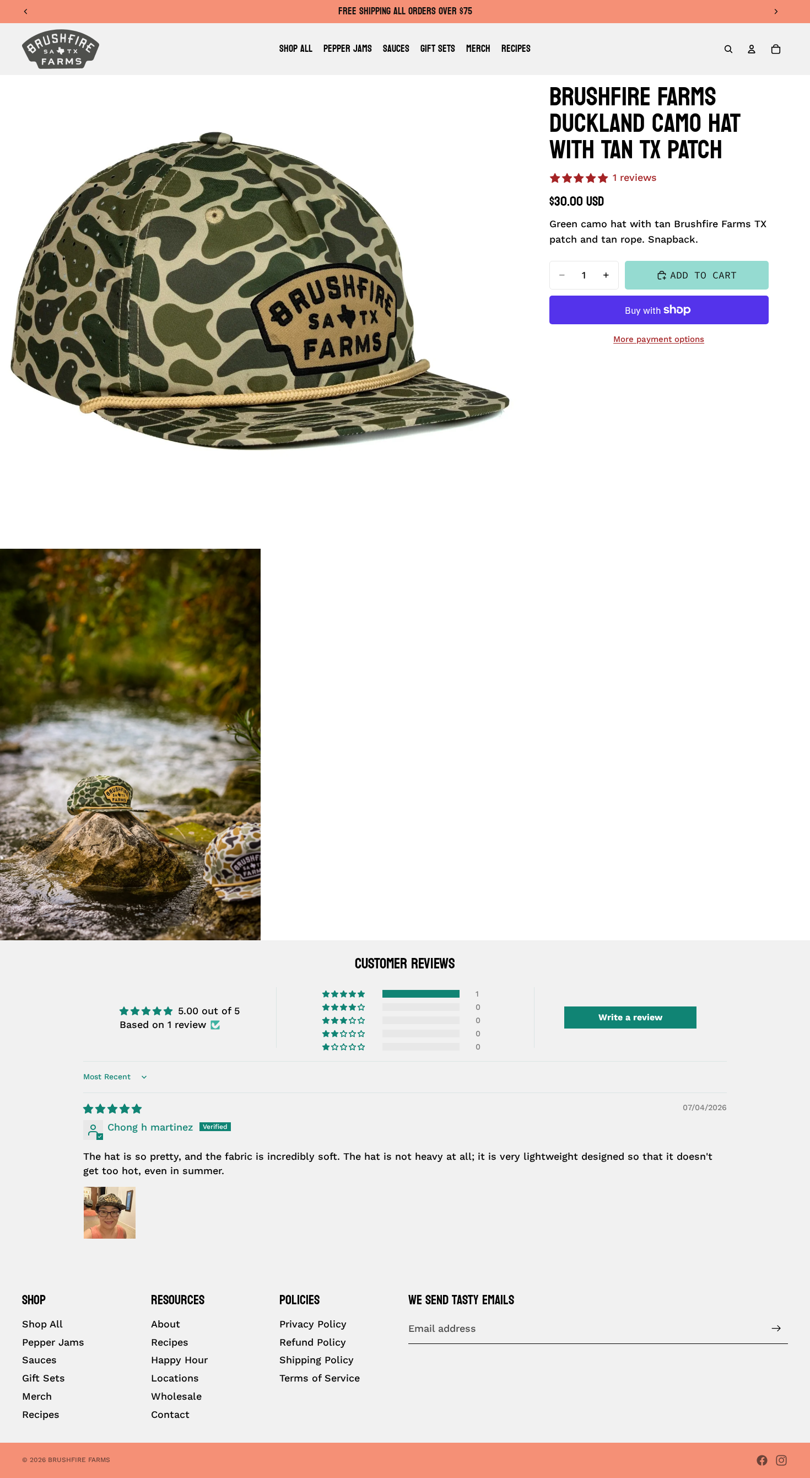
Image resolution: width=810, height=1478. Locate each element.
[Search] (728, 49)
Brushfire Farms (79, 1460)
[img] (112, 1109)
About (165, 1324)
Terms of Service (319, 1378)
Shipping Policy (316, 1360)
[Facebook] (762, 1460)
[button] (344, 994)
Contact (170, 1414)
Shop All (42, 1324)
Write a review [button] (630, 1017)
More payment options (658, 339)
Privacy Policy (313, 1324)
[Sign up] (776, 1329)
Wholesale (176, 1396)
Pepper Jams (53, 1342)
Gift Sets (43, 1378)
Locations (175, 1378)
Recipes (41, 1414)
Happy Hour (179, 1360)
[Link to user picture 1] (109, 1212)
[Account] (751, 49)
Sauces (39, 1360)
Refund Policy (312, 1342)
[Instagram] (781, 1460)
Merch (37, 1396)
